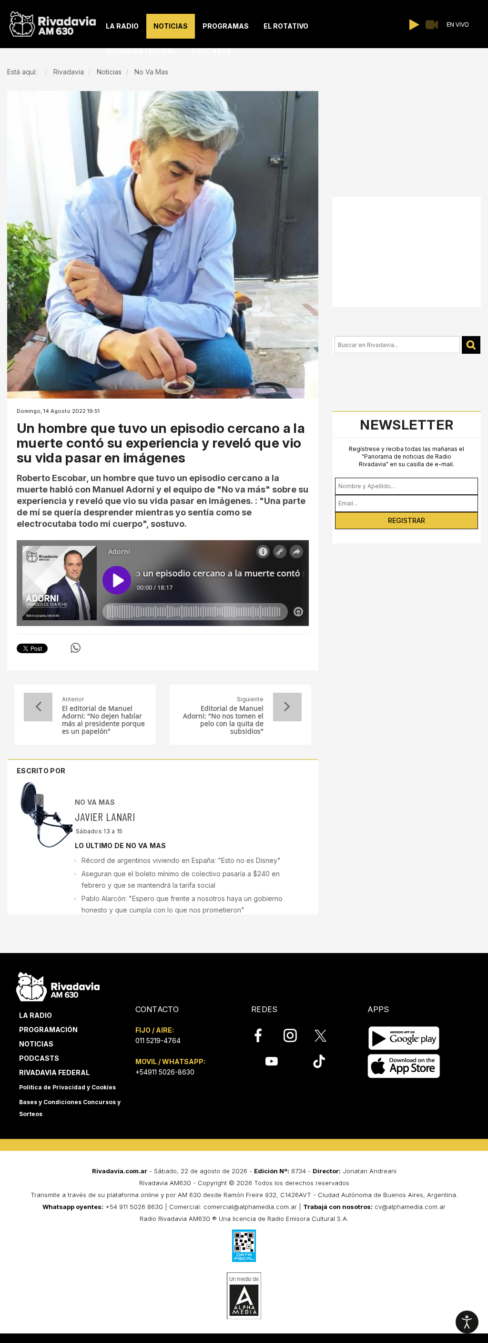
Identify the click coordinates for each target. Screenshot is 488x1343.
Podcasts (39, 1058)
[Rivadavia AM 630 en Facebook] (263, 1035)
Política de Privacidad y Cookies (67, 1087)
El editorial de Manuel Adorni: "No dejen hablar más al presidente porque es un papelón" (103, 720)
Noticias (36, 1044)
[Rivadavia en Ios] (403, 1066)
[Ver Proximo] (287, 707)
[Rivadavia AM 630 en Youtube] (271, 1061)
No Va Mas (95, 802)
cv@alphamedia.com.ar (410, 1206)
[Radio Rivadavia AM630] (52, 21)
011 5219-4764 (158, 1040)
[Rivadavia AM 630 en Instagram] (295, 1035)
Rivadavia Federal (54, 1072)
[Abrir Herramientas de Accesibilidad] (467, 1322)
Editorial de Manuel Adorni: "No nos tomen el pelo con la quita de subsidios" (223, 720)
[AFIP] (244, 1246)
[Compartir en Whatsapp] (76, 648)
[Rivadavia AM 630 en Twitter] (327, 1035)
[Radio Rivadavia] (57, 985)
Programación (48, 1029)
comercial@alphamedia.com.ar (250, 1206)
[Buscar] (471, 345)
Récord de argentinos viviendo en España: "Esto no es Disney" (181, 860)
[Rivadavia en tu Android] (403, 1038)
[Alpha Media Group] (244, 1295)
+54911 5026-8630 (164, 1072)
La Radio (35, 1015)
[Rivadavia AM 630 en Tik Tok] (319, 1061)
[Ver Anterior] (38, 707)
